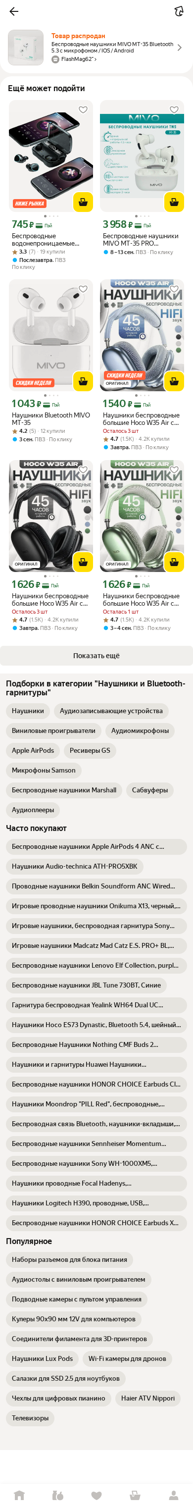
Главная (19, 1496)
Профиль (173, 1496)
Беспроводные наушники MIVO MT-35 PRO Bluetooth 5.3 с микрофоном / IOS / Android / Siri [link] (141, 239)
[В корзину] (83, 202)
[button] (14, 11)
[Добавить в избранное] (83, 110)
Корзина (135, 1496)
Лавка (58, 1496)
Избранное (96, 1496)
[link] (28, 711)
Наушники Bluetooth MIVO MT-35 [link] (51, 419)
